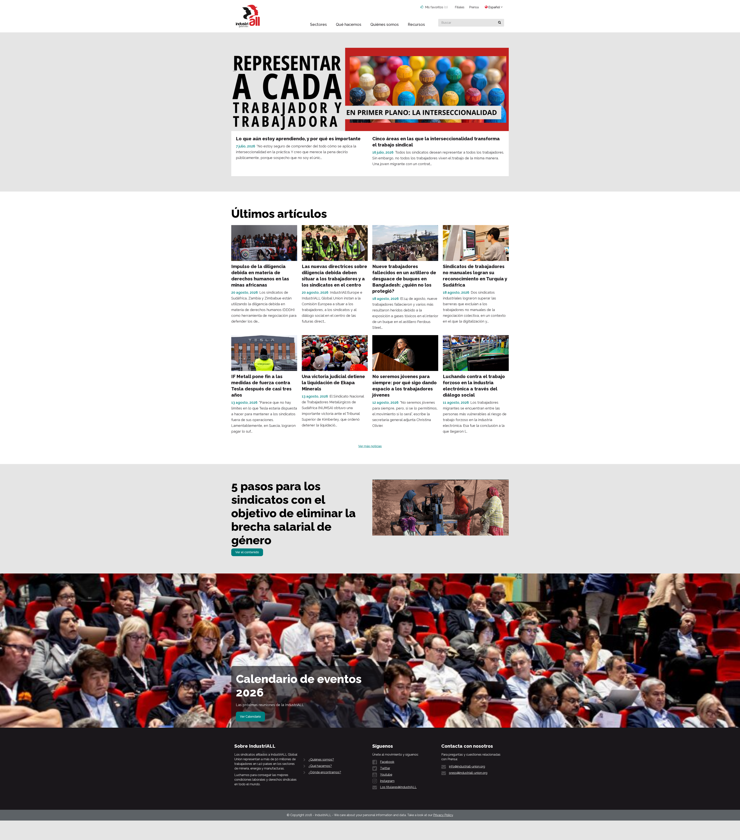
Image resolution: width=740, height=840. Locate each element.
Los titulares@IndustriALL (398, 787)
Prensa (474, 7)
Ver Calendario (250, 716)
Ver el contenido (247, 552)
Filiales (459, 7)
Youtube (386, 774)
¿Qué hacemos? (320, 766)
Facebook (387, 762)
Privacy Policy (443, 815)
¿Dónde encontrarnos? (325, 772)
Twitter (385, 768)
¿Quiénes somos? (321, 759)
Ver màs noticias (370, 446)
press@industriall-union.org (468, 773)
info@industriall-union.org (467, 766)
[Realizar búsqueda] (499, 22)
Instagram (387, 781)
